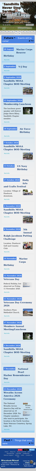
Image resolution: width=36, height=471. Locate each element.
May (16, 31)
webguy (27, 462)
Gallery (17, 455)
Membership (10, 453)
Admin (24, 467)
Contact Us (29, 455)
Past (7, 440)
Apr (12, 31)
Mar (9, 31)
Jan (2, 31)
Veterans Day (11, 279)
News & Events (21, 451)
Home (6, 451)
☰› (4, 28)
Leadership (26, 453)
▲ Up (34, 463)
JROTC (29, 451)
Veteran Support (8, 455)
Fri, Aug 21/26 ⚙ (28, 2)
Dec (19, 33)
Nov (16, 33)
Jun (20, 31)
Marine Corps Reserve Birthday (18, 52)
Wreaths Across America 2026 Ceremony (13, 395)
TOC (18, 457)
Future (8, 37)
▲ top (31, 40)
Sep (30, 31)
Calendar (18, 453)
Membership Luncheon (17, 104)
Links (22, 455)
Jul (23, 31)
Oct (33, 31)
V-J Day (22, 66)
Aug (27, 31)
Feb (5, 31)
